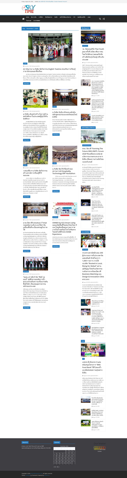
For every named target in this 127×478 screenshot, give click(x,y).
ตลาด (27, 17)
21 (64, 460)
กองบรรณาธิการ (37, 66)
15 (67, 457)
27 (61, 463)
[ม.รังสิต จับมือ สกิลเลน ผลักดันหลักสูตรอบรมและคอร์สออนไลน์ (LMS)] (64, 97)
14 (64, 457)
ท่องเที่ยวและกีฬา (81, 17)
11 (55, 457)
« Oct (55, 467)
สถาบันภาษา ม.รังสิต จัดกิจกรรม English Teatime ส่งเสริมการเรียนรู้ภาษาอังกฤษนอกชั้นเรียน (49, 70)
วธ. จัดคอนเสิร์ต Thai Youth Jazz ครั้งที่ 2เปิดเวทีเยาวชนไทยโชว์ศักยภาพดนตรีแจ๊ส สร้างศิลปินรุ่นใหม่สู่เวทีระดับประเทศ (93, 54)
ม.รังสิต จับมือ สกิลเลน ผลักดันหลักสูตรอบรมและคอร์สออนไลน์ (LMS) (64, 114)
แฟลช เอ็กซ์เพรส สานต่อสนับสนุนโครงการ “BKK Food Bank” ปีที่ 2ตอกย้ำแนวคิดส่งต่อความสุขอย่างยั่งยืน (92, 367)
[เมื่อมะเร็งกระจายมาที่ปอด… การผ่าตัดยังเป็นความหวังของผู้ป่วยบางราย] (85, 303)
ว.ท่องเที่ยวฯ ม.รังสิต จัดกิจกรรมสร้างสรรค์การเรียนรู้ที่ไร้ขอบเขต (35, 172)
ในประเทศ (28, 20)
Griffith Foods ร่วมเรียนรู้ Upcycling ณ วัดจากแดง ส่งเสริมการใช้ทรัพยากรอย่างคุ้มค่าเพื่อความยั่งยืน (97, 413)
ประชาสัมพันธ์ (36, 20)
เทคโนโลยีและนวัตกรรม (65, 17)
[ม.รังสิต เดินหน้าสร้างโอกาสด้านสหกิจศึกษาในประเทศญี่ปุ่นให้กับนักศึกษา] (35, 98)
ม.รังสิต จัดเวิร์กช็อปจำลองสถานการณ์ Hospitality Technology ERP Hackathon (63, 171)
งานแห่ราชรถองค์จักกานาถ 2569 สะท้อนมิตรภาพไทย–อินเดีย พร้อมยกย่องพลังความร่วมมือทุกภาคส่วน (98, 118)
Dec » (58, 467)
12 (58, 457)
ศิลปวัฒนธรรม (48, 17)
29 (67, 463)
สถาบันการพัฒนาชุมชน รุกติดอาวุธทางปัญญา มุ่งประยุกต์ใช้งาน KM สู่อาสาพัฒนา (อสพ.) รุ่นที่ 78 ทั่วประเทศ (53, 2)
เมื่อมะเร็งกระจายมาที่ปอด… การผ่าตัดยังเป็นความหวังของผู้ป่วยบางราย (98, 302)
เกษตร (89, 17)
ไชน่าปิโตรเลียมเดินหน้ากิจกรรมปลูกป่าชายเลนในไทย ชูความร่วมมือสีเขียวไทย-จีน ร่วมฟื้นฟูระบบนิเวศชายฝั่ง (97, 401)
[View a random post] (103, 19)
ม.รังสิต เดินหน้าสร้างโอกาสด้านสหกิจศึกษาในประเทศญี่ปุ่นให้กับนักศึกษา (35, 116)
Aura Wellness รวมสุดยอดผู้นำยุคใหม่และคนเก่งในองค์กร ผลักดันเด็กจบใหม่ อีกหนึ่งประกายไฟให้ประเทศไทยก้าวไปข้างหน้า (98, 330)
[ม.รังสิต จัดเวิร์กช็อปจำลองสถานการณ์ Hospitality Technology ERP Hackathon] (64, 154)
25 (55, 463)
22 (67, 460)
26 (58, 463)
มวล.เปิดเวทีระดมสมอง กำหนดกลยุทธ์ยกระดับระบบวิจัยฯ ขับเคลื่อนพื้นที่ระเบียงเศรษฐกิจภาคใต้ (35, 226)
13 (61, 457)
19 (58, 460)
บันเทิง (55, 17)
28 (64, 463)
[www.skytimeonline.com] (23, 19)
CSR (74, 17)
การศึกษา (41, 17)
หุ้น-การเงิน (33, 17)
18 (55, 460)
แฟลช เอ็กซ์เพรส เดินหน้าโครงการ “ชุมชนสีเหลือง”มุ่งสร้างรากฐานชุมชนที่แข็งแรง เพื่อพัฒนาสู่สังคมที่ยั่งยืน (98, 424)
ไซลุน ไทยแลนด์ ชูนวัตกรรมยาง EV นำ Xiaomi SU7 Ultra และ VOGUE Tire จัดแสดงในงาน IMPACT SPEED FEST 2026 (98, 204)
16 (70, 457)
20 (61, 460)
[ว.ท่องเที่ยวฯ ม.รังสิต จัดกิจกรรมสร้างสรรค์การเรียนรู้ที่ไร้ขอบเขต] (35, 155)
